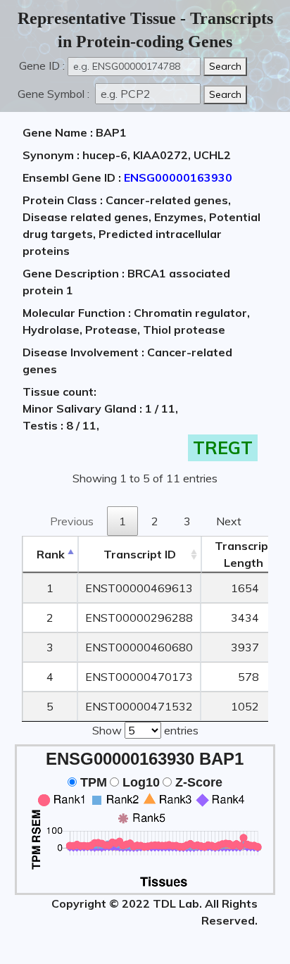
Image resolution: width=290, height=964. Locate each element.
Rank (51, 554)
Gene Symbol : (55, 94)
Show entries (145, 730)
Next (228, 521)
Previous (72, 521)
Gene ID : (42, 65)
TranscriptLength (244, 554)
